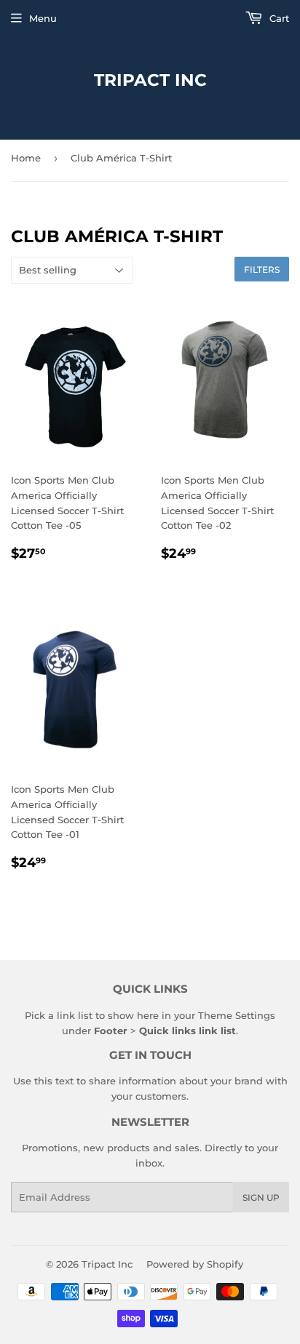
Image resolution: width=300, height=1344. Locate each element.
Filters (262, 269)
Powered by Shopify (194, 1264)
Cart (278, 18)
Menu (43, 18)
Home (26, 158)
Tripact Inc (150, 80)
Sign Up (261, 1197)
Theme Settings (236, 1015)
